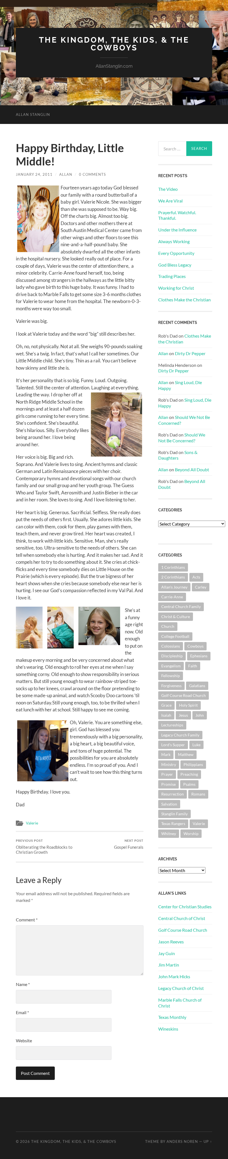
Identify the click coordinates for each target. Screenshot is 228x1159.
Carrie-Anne (172, 596)
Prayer (167, 774)
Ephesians (198, 655)
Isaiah (166, 715)
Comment (27, 919)
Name (23, 984)
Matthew (186, 754)
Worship (191, 833)
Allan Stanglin (33, 114)
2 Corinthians (173, 577)
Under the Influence (177, 229)
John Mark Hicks (174, 976)
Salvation (169, 804)
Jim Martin (168, 964)
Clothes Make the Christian (184, 299)
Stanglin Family (174, 813)
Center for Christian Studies (185, 906)
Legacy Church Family (180, 735)
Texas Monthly (172, 1017)
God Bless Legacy (174, 264)
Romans (198, 794)
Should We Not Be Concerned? (181, 437)
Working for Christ (176, 288)
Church (167, 626)
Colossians (170, 646)
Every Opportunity (176, 253)
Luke (196, 744)
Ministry (168, 764)
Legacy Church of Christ (181, 988)
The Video (168, 189)
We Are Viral (170, 200)
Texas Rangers (173, 823)
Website (24, 1040)
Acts (196, 577)
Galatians (197, 685)
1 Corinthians (173, 567)
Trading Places (172, 276)
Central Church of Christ (181, 918)
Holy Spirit (188, 705)
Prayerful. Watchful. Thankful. (177, 215)
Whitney (168, 833)
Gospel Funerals (128, 844)
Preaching (189, 774)
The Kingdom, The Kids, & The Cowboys (114, 43)
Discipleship (172, 655)
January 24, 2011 (34, 174)
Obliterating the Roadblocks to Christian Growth (44, 847)
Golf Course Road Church (183, 695)
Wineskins (168, 1028)
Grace (166, 705)
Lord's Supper (173, 744)
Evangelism (171, 665)
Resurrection (172, 794)
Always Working (174, 241)
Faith (192, 665)
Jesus (183, 715)
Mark (165, 754)
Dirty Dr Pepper (190, 353)
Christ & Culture (175, 616)
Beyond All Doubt (192, 469)
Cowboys (195, 646)
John (199, 715)
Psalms (189, 784)
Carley (200, 587)
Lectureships (172, 725)
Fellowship (170, 675)
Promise (168, 784)
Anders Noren (182, 1141)
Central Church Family (181, 606)
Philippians (193, 764)
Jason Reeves (171, 941)
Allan (65, 174)
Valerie (32, 823)
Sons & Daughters (177, 455)
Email (22, 1012)
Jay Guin (166, 953)
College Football (175, 636)
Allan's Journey (174, 587)
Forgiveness (171, 685)
